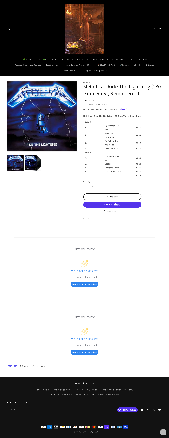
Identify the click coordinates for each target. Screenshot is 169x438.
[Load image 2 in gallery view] (33, 163)
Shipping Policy (96, 394)
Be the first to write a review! (84, 284)
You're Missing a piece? (61, 390)
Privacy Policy (67, 394)
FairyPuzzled (80, 432)
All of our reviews (41, 390)
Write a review (38, 366)
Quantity (86, 182)
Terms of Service (112, 394)
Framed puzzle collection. (111, 390)
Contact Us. (55, 394)
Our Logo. (128, 390)
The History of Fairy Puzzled (85, 390)
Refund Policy (82, 394)
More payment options (112, 211)
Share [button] (88, 218)
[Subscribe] (51, 410)
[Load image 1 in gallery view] (15, 163)
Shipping (86, 104)
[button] (9, 29)
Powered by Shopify (92, 432)
